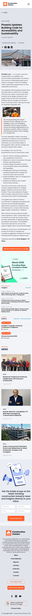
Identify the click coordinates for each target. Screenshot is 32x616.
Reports (16, 562)
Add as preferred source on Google (16, 249)
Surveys (16, 565)
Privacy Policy (16, 608)
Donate (16, 572)
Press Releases (16, 558)
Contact (16, 575)
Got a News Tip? (16, 582)
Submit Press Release (16, 588)
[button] (29, 4)
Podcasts (16, 569)
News (16, 555)
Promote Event (26, 319)
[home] (9, 4)
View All (28, 288)
